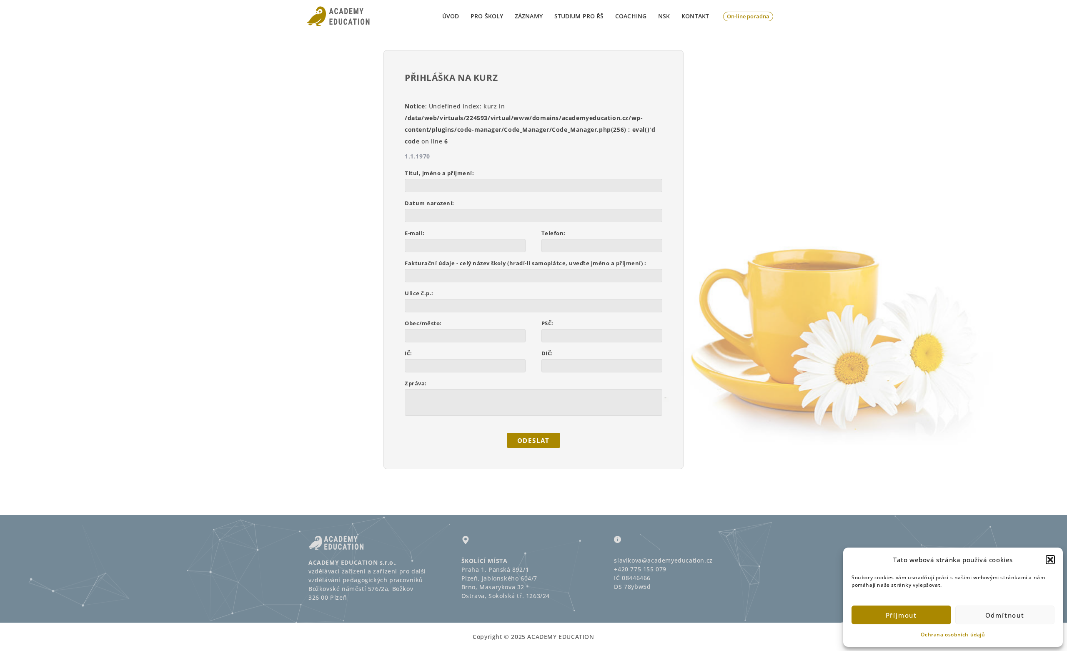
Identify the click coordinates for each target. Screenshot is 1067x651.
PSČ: (547, 323)
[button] (1050, 559)
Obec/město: (423, 323)
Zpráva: (416, 383)
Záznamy (529, 16)
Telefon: (553, 233)
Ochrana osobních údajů (953, 634)
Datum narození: (429, 203)
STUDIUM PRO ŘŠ (579, 16)
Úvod (450, 16)
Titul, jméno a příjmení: (439, 173)
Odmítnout (1004, 615)
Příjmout (901, 615)
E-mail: (415, 233)
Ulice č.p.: (419, 293)
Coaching (630, 16)
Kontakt (695, 16)
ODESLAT (533, 440)
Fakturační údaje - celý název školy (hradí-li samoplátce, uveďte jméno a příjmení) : (525, 263)
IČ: (408, 353)
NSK (664, 16)
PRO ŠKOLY (487, 16)
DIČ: (547, 353)
